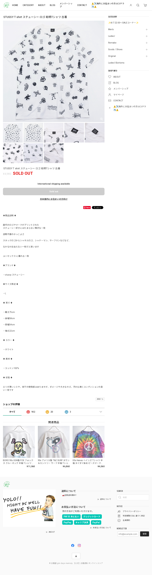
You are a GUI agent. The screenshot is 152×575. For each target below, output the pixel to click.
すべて (12, 412)
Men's (111, 29)
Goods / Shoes (115, 49)
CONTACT (82, 5)
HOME (15, 5)
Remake (112, 43)
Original (112, 56)
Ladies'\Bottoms (116, 63)
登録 (145, 534)
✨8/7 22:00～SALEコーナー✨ (123, 23)
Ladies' (111, 36)
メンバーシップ (66, 5)
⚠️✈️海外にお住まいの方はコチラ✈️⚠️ (107, 5)
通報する (100, 399)
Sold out (53, 191)
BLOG (52, 5)
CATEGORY (28, 5)
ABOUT (41, 5)
